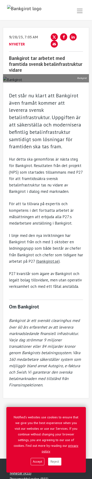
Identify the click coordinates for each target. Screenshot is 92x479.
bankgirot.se (48, 261)
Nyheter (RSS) (20, 473)
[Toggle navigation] (79, 10)
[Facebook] (63, 37)
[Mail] (54, 44)
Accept (37, 461)
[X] (54, 37)
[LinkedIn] (73, 37)
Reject (54, 461)
